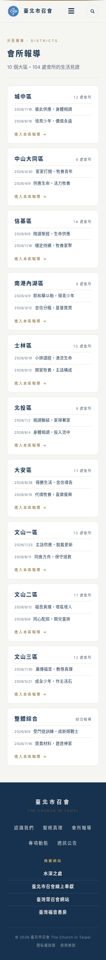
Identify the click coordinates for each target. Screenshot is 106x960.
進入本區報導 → (30, 134)
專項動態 (39, 843)
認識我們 (24, 827)
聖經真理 (53, 827)
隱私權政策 (46, 945)
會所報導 (82, 827)
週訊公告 (67, 843)
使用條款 (68, 945)
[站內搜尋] (92, 11)
